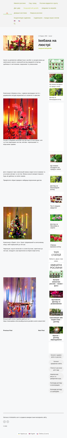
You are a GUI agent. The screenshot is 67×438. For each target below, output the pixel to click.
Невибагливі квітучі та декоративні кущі (55, 376)
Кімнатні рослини (20, 3)
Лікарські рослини (36, 13)
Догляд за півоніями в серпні (54, 226)
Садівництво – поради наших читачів (46, 18)
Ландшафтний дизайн (30, 8)
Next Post (41, 330)
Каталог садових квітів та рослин (56, 356)
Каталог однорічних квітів (56, 362)
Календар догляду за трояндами (56, 390)
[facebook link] (8, 422)
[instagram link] (4, 422)
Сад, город (32, 3)
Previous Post (7, 330)
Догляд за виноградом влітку (54, 187)
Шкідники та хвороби (49, 8)
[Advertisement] (24, 78)
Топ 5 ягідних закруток (55, 207)
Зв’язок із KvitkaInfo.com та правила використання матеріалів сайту (25, 417)
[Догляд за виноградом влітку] (56, 92)
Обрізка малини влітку (55, 246)
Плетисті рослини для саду (56, 369)
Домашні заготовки (20, 13)
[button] (14, 23)
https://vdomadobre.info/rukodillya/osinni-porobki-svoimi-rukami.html (24, 321)
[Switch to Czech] (19, 20)
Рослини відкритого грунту (49, 3)
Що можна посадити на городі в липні (55, 167)
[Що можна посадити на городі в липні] (56, 78)
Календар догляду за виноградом (56, 384)
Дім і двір (17, 8)
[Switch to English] (14, 20)
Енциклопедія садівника (22, 18)
